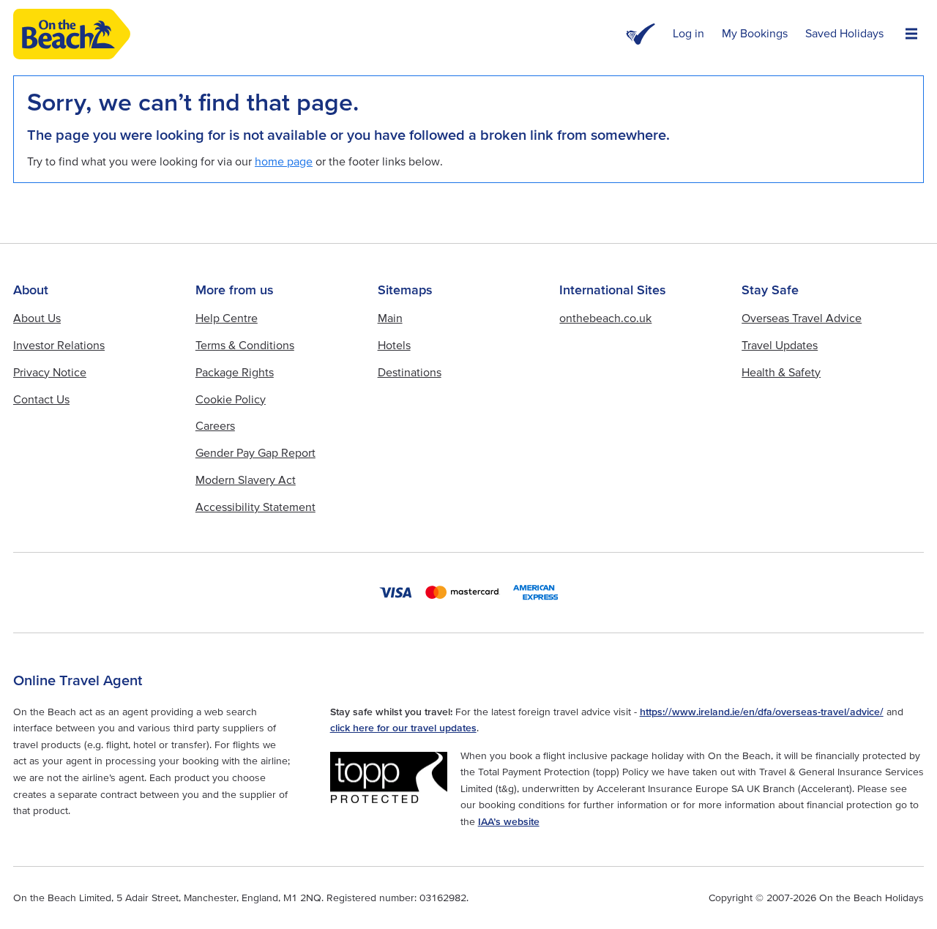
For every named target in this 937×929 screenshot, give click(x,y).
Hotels (394, 344)
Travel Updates (780, 344)
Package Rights (234, 371)
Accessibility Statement (255, 506)
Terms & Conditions (244, 344)
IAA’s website (509, 821)
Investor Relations (59, 344)
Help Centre (226, 317)
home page (284, 161)
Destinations (409, 371)
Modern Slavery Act (245, 479)
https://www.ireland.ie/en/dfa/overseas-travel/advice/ (762, 711)
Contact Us (41, 399)
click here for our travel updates (403, 728)
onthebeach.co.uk (605, 317)
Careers (215, 425)
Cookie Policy (230, 399)
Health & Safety (781, 371)
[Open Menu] (911, 34)
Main (390, 317)
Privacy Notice (49, 371)
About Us (37, 317)
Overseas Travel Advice (802, 317)
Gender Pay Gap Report (255, 452)
